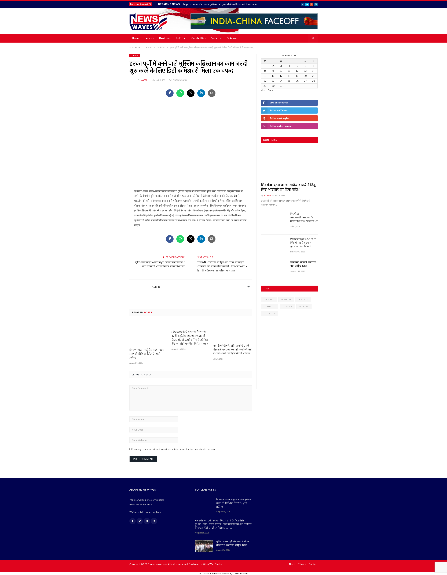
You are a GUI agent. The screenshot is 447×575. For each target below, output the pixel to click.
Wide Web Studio (212, 564)
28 (313, 80)
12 (297, 70)
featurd (303, 299)
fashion (286, 299)
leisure (304, 306)
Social (214, 38)
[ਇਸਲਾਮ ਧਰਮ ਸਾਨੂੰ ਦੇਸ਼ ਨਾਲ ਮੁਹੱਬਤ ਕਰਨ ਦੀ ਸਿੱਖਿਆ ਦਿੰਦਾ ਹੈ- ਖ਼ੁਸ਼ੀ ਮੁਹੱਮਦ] (148, 333)
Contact (313, 564)
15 (265, 75)
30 (273, 85)
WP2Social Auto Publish (210, 573)
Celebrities (198, 38)
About (292, 564)
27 (305, 80)
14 (313, 70)
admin (144, 80)
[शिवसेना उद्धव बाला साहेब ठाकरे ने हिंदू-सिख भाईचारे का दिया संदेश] (289, 164)
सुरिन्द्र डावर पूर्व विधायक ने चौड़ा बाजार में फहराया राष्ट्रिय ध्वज (232, 543)
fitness (287, 306)
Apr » (270, 90)
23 (273, 80)
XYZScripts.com (240, 573)
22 (265, 80)
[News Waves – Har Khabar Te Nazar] (148, 21)
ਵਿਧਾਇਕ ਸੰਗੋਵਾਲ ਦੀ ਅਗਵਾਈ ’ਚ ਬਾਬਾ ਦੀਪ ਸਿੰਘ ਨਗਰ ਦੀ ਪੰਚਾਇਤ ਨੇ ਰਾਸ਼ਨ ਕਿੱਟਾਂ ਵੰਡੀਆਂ (304, 217)
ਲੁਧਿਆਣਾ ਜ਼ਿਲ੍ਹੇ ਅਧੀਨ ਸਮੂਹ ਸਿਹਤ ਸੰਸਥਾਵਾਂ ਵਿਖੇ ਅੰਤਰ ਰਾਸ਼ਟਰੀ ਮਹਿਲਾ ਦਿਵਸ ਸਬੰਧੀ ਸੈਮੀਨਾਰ (160, 264)
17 (281, 75)
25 (289, 80)
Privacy (302, 564)
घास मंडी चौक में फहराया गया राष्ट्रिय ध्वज (303, 264)
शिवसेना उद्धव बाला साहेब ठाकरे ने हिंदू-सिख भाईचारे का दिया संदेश (289, 187)
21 (313, 75)
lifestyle (270, 313)
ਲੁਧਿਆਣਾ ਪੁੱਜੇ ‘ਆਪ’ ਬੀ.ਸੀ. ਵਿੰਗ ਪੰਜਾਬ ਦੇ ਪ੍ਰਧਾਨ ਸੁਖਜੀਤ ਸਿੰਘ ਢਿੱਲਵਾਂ (303, 243)
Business (164, 38)
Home (135, 38)
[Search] (313, 38)
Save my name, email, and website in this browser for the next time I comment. (174, 449)
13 (305, 70)
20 (305, 75)
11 (289, 70)
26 (297, 80)
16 (273, 75)
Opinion (231, 38)
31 (281, 85)
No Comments (180, 80)
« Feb (263, 90)
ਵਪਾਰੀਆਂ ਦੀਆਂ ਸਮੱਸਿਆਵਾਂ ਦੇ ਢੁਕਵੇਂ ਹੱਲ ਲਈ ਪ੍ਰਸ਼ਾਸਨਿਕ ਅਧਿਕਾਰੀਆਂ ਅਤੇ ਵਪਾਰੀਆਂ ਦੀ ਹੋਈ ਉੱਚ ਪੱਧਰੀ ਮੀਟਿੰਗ (232, 350)
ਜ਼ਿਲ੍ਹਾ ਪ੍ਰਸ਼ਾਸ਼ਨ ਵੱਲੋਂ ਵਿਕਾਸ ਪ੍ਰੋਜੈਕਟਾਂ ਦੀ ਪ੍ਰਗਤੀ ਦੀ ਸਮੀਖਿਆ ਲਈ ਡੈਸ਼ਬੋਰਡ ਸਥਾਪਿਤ (222, 4)
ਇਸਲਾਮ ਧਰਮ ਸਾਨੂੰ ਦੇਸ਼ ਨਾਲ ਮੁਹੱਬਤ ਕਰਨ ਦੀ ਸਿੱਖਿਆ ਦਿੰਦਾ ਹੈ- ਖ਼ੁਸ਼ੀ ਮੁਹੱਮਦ (146, 354)
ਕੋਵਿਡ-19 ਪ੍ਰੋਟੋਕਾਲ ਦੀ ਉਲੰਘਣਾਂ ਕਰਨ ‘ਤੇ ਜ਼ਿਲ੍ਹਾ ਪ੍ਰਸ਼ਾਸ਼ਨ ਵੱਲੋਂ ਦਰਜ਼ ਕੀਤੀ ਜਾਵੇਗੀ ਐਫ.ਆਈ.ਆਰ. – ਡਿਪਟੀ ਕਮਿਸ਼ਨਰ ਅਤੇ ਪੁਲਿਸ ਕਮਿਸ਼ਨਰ (222, 266)
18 (289, 75)
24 (281, 80)
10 (281, 70)
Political (181, 38)
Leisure (149, 38)
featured (270, 306)
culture (269, 299)
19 (297, 75)
